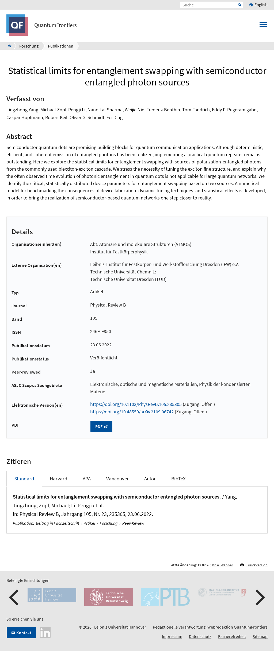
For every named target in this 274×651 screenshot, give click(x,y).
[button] (14, 597)
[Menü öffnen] (263, 26)
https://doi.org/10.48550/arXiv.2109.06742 (132, 412)
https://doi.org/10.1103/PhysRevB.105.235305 (136, 404)
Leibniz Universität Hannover (120, 627)
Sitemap (260, 636)
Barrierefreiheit (232, 636)
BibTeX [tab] (178, 478)
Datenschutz (200, 636)
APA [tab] (87, 478)
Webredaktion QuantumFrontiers (237, 627)
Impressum (172, 636)
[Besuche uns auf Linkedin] (45, 631)
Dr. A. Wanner (222, 565)
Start (240, 5)
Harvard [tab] (58, 478)
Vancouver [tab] (117, 478)
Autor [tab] (150, 478)
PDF (99, 426)
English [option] (261, 4)
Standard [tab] (24, 478)
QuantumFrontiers (55, 25)
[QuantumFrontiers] (8, 46)
